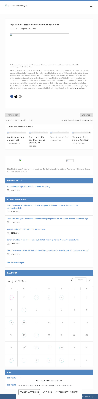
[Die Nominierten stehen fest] (16, 132)
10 (11, 322)
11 (24, 322)
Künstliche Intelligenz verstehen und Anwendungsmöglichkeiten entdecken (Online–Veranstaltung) (47, 218)
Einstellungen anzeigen (67, 392)
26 (36, 347)
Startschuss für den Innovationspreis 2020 (37, 140)
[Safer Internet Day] (59, 132)
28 (62, 347)
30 (49, 297)
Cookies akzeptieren (29, 392)
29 (36, 297)
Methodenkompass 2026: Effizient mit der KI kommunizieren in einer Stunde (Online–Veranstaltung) (47, 250)
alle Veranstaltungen (15, 262)
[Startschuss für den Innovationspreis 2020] (38, 132)
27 (11, 297)
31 (62, 297)
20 (49, 335)
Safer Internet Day (59, 137)
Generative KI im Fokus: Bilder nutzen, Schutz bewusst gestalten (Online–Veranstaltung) (43, 240)
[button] (11, 96)
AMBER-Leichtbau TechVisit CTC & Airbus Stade (26, 229)
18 (24, 335)
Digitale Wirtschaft (28, 28)
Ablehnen (47, 392)
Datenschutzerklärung (84, 396)
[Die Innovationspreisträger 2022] (81, 132)
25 (24, 347)
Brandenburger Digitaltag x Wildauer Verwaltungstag (28, 186)
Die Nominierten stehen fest (15, 138)
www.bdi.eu (79, 88)
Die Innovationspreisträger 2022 (80, 138)
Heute (80, 280)
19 (36, 335)
